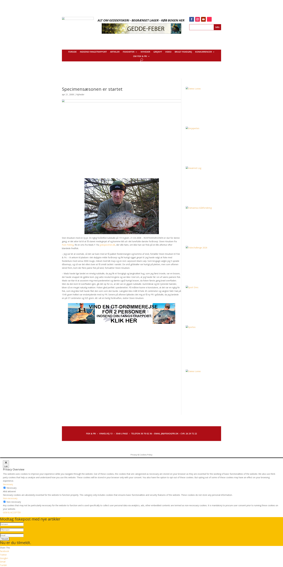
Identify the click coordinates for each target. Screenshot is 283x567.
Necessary (11, 487)
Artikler (115, 52)
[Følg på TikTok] (209, 19)
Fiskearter (128, 52)
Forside (72, 52)
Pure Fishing (68, 244)
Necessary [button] (8, 484)
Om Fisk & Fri (140, 56)
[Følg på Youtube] (203, 19)
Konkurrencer (203, 52)
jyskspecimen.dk (107, 244)
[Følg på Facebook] (191, 19)
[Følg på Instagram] (197, 19)
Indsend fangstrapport (93, 52)
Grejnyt (157, 52)
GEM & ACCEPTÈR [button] (12, 512)
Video (168, 52)
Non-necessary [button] (10, 498)
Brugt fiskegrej (183, 52)
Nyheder (145, 52)
